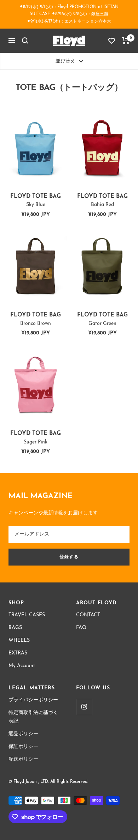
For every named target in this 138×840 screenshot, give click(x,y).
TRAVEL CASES (26, 615)
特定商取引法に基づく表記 (33, 717)
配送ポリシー (23, 759)
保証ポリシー (23, 746)
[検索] (25, 40)
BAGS (15, 627)
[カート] (126, 40)
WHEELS (19, 640)
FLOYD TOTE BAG (35, 201)
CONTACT (88, 615)
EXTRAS (17, 653)
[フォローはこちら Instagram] (84, 707)
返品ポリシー (23, 734)
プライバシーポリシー (33, 700)
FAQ (81, 627)
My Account (21, 666)
